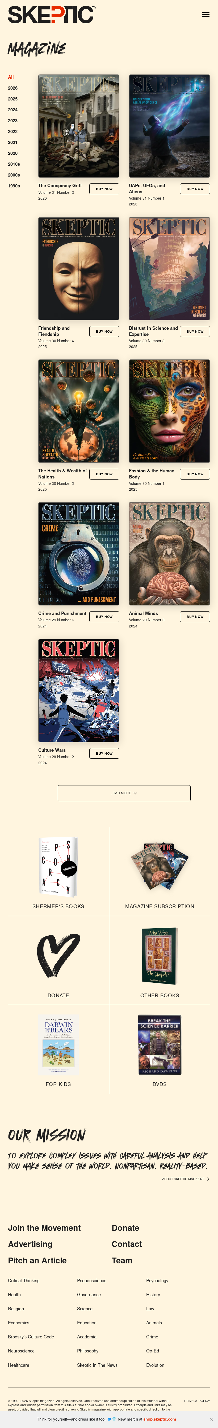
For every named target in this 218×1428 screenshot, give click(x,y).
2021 (13, 143)
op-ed (152, 1351)
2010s (14, 164)
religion (16, 1309)
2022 (13, 132)
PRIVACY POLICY (197, 1401)
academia (87, 1337)
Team (122, 1262)
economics (18, 1323)
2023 (13, 121)
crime (152, 1337)
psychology (157, 1281)
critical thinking (24, 1281)
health (14, 1295)
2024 (13, 110)
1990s (14, 186)
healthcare (18, 1366)
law (150, 1309)
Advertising (30, 1245)
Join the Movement (44, 1229)
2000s (14, 175)
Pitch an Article (37, 1262)
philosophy (87, 1351)
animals (154, 1323)
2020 (13, 154)
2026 (13, 88)
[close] (211, 1420)
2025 (13, 99)
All (11, 78)
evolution (155, 1366)
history (153, 1295)
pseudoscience (91, 1281)
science (85, 1309)
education (87, 1323)
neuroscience (21, 1351)
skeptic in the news (97, 1366)
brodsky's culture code (31, 1337)
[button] (104, 188)
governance (89, 1295)
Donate (125, 1229)
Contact (127, 1245)
